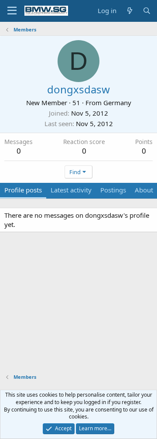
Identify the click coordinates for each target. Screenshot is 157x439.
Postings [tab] (113, 189)
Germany (117, 102)
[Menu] (12, 11)
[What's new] (129, 11)
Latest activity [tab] (71, 189)
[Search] (146, 11)
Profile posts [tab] (23, 189)
